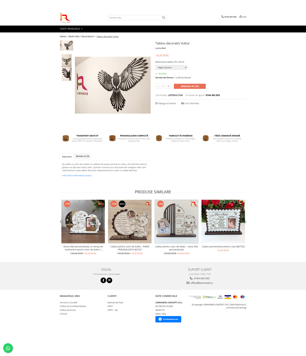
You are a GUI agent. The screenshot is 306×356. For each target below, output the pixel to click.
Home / (64, 36)
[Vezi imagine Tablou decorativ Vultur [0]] (66, 45)
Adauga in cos (190, 86)
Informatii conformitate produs (77, 175)
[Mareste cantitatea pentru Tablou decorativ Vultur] (168, 86)
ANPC (110, 306)
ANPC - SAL (113, 310)
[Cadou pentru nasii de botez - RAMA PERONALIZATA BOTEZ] (130, 221)
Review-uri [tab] (82, 156)
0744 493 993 (201, 278)
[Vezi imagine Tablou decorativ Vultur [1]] (66, 60)
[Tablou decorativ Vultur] (113, 85)
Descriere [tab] (67, 156)
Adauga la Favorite (167, 103)
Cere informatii (191, 103)
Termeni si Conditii (68, 302)
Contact (63, 313)
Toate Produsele (70, 28)
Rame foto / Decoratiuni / (82, 36)
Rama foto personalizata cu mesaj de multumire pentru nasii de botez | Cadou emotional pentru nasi (83, 248)
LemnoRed (160, 48)
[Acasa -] (76, 17)
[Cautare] (164, 17)
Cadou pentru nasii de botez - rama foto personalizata (176, 248)
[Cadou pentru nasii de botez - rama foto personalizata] (176, 221)
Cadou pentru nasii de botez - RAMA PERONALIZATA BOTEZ (129, 248)
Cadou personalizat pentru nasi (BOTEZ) (223, 246)
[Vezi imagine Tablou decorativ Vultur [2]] (66, 74)
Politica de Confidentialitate (73, 306)
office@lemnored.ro (201, 282)
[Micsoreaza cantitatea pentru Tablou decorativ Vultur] (157, 86)
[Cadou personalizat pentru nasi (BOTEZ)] (223, 221)
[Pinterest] (109, 280)
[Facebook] (103, 280)
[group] (113, 85)
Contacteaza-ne (170, 319)
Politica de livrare (68, 310)
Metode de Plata (115, 302)
